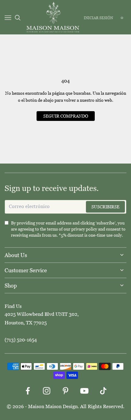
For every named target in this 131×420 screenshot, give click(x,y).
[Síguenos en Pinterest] (65, 390)
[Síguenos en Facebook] (27, 390)
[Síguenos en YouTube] (84, 390)
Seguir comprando (65, 116)
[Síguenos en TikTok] (103, 390)
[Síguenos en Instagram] (46, 390)
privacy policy (84, 229)
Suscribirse (105, 206)
